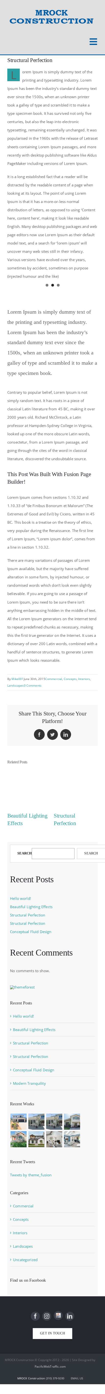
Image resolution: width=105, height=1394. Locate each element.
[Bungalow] (72, 1121)
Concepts (70, 679)
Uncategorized (25, 1259)
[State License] (58, 1315)
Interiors (84, 679)
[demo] (54, 1139)
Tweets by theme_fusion (31, 1174)
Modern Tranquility (29, 1083)
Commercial (53, 679)
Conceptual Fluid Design (30, 931)
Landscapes (15, 685)
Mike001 (17, 679)
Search (24, 853)
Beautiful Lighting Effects (31, 906)
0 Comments (33, 685)
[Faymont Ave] (18, 1139)
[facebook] (35, 1316)
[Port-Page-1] (72, 1139)
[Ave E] (54, 1121)
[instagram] (46, 1316)
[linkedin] (69, 1316)
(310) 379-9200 (55, 1378)
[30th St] (36, 1139)
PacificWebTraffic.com (50, 1366)
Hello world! (20, 898)
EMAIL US (77, 1378)
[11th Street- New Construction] (18, 1121)
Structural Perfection (27, 915)
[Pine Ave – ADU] (36, 1121)
